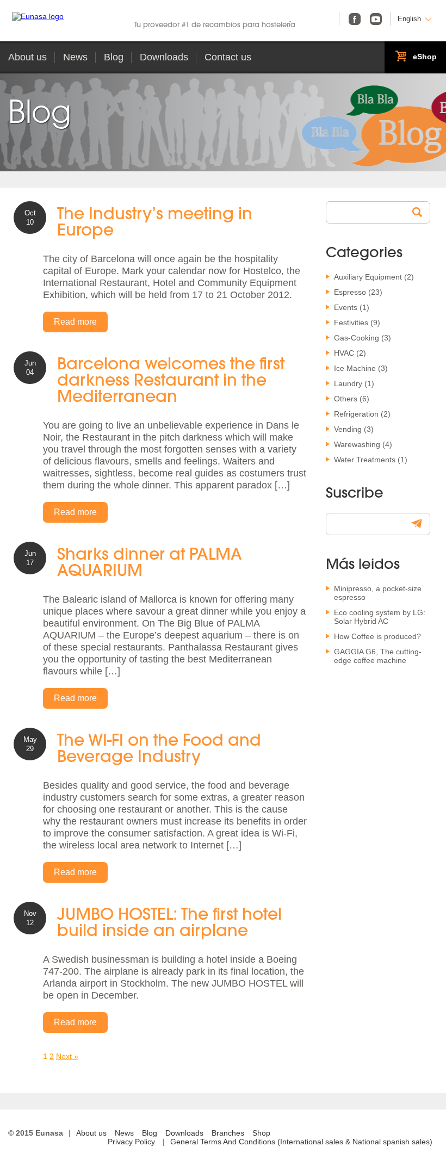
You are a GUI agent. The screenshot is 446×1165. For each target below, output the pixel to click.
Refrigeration (356, 414)
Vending (348, 429)
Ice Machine (355, 368)
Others (345, 398)
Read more (75, 321)
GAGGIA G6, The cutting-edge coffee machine (378, 656)
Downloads (164, 57)
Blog (113, 57)
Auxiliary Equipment (368, 276)
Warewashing (357, 444)
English (409, 19)
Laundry (348, 383)
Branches (228, 1133)
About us (27, 57)
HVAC (344, 353)
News (75, 57)
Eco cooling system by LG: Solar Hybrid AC (379, 616)
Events (345, 307)
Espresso (350, 292)
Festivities (351, 322)
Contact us (228, 57)
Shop (261, 1133)
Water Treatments (364, 459)
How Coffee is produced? (377, 636)
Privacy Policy (131, 1141)
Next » (67, 1056)
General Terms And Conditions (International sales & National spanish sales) (301, 1141)
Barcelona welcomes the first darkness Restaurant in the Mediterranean (170, 381)
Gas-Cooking (356, 337)
